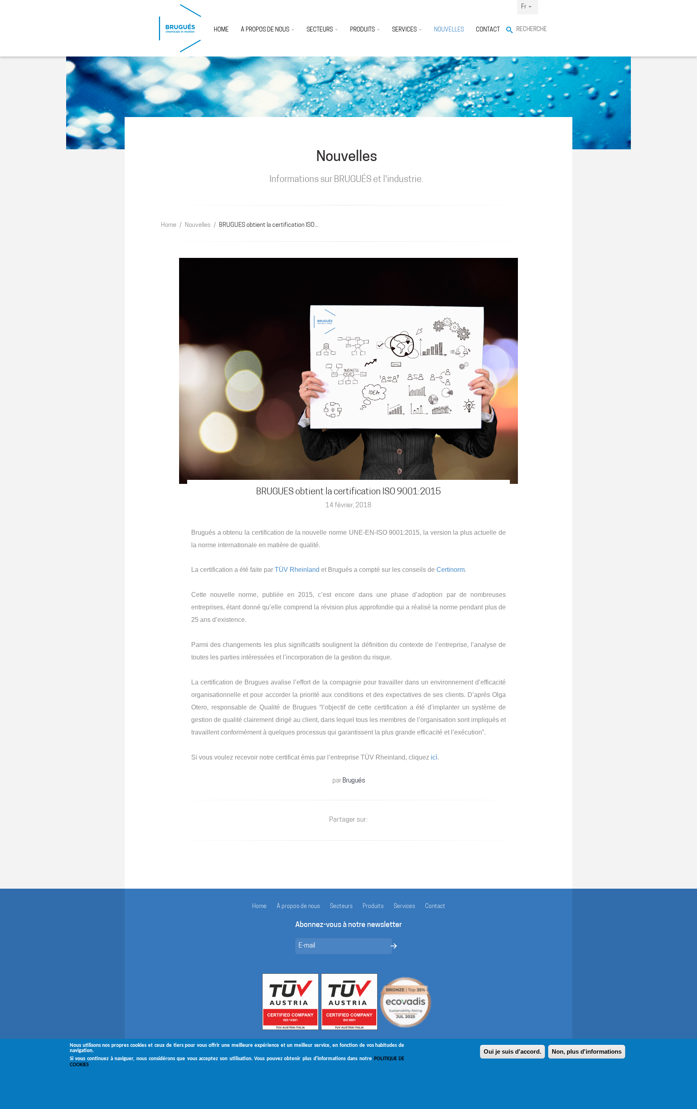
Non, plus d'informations (587, 1051)
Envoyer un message (394, 946)
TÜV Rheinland (297, 569)
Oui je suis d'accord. (512, 1051)
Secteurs (320, 30)
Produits (363, 30)
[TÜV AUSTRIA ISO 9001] (349, 1002)
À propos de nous (265, 30)
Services (405, 30)
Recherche (527, 30)
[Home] (180, 28)
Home (221, 30)
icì (434, 757)
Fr (524, 7)
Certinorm (450, 569)
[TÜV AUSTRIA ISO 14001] (290, 1002)
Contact (488, 30)
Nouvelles (449, 30)
